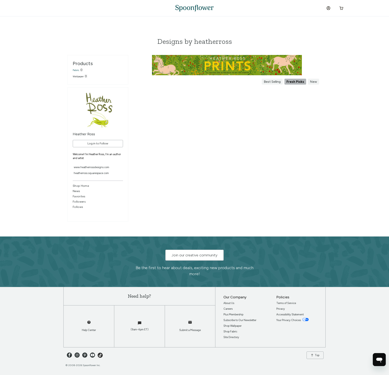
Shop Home (81, 186)
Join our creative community (194, 255)
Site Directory (231, 337)
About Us (228, 303)
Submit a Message (190, 330)
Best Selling (272, 82)
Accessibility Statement (290, 314)
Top (317, 355)
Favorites (79, 196)
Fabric (76, 70)
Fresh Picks (295, 82)
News (76, 191)
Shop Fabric (230, 331)
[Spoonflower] (194, 8)
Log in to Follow (98, 143)
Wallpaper (78, 76)
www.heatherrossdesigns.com (91, 167)
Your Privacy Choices (288, 320)
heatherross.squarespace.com (91, 173)
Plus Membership (233, 314)
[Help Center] (89, 324)
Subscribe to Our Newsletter (239, 320)
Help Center (89, 330)
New (313, 82)
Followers (79, 201)
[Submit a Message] (190, 324)
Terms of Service (286, 303)
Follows (78, 207)
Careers (228, 308)
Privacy (280, 308)
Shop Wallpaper (232, 325)
